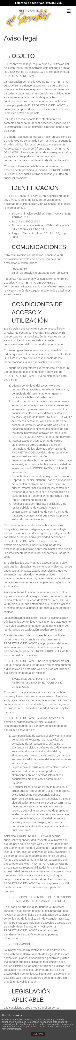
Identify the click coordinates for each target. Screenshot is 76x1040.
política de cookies (36, 1026)
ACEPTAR (38, 1034)
